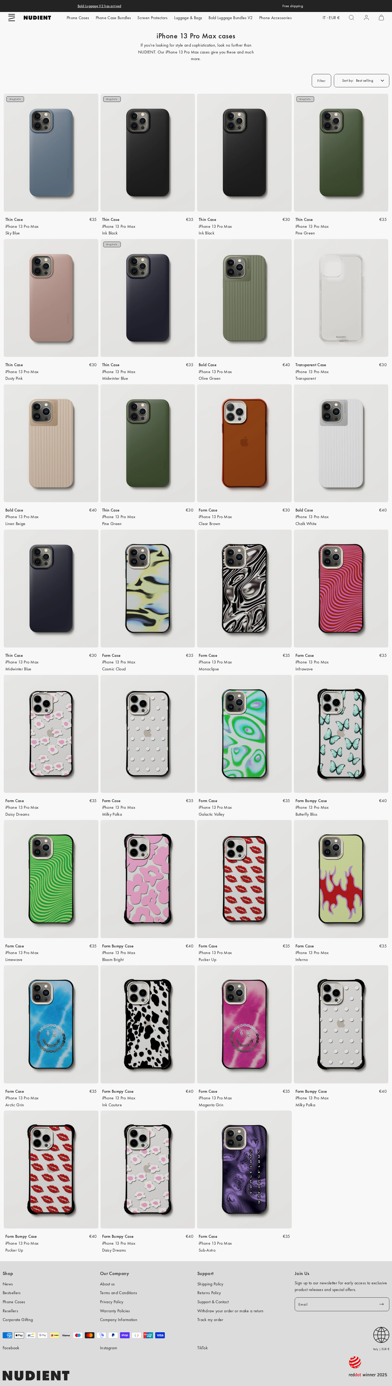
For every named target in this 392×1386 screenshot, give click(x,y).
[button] (11, 17)
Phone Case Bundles (113, 17)
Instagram (108, 1348)
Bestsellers (12, 1293)
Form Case (208, 510)
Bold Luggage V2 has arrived (99, 5)
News (8, 1284)
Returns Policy (209, 1293)
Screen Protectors (152, 17)
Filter (321, 80)
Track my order (210, 1319)
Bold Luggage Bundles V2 (231, 17)
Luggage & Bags (188, 17)
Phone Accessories (275, 17)
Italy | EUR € (381, 1349)
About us (107, 1284)
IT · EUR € (331, 17)
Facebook (11, 1348)
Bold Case (208, 365)
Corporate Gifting (18, 1319)
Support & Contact (213, 1302)
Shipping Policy (210, 1284)
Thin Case (14, 219)
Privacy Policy (111, 1302)
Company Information (118, 1319)
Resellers (10, 1311)
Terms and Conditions (118, 1293)
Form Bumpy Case (311, 800)
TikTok (202, 1348)
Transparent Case (310, 365)
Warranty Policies (115, 1311)
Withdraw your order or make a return (230, 1311)
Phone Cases (78, 17)
